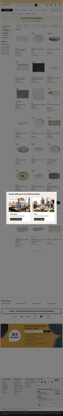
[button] (19, 210)
